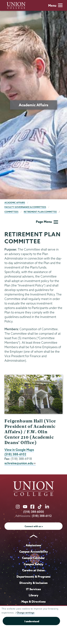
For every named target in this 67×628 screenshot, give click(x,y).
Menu (52, 5)
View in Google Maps (19, 450)
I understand (31, 621)
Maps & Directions (33, 601)
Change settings (25, 612)
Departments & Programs (34, 576)
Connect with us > (34, 526)
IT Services (33, 589)
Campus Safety (33, 564)
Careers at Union (33, 570)
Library (33, 595)
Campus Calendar (33, 558)
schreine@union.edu (18, 463)
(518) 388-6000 (33, 511)
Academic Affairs (14, 202)
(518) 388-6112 (42, 516)
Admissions (33, 545)
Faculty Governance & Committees (25, 207)
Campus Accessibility (33, 551)
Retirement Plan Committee (40, 211)
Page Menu (44, 222)
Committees (11, 211)
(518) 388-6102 (15, 454)
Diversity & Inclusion (33, 583)
